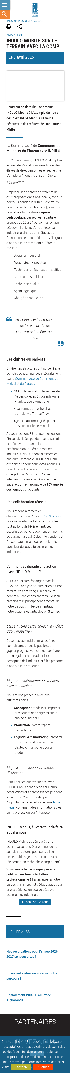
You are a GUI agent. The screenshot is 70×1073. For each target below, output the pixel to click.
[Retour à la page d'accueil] (35, 9)
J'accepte (21, 1067)
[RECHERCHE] (5, 14)
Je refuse (42, 1067)
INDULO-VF (24, 21)
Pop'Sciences (52, 516)
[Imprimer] (10, 27)
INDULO (11, 21)
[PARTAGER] (20, 27)
